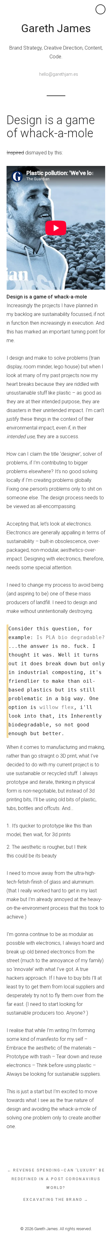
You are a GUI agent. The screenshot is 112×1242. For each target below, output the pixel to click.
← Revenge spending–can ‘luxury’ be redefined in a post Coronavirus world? (56, 1179)
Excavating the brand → (56, 1199)
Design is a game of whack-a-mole (51, 126)
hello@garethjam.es (58, 74)
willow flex (57, 707)
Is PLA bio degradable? (70, 637)
